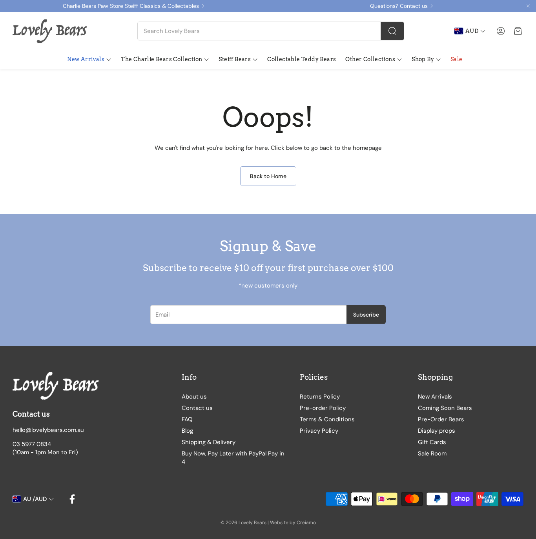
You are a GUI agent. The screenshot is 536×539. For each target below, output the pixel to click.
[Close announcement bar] (528, 6)
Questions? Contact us (399, 6)
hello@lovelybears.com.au (48, 430)
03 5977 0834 (32, 444)
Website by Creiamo (293, 522)
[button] (271, 31)
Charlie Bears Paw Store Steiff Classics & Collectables (131, 6)
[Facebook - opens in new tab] (72, 498)
